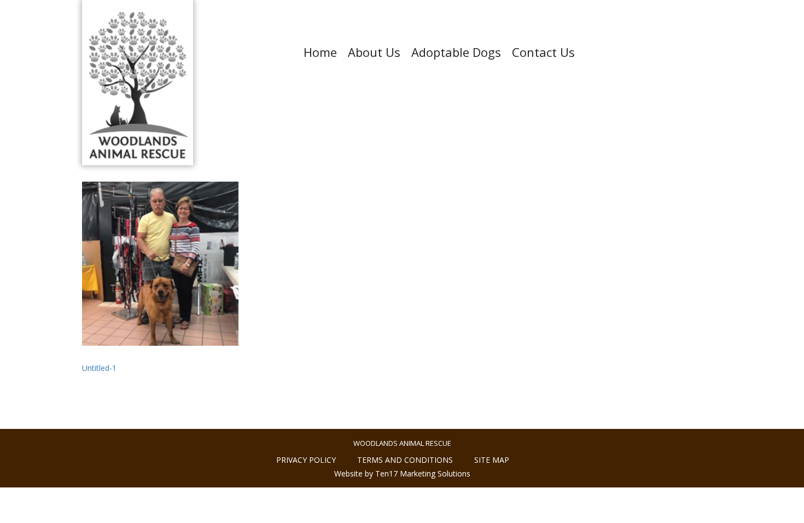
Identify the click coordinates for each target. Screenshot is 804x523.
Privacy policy (306, 460)
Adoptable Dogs (456, 52)
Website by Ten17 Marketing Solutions (402, 473)
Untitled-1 (99, 368)
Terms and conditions (405, 460)
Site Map (491, 460)
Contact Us (543, 52)
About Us (374, 52)
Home (320, 52)
